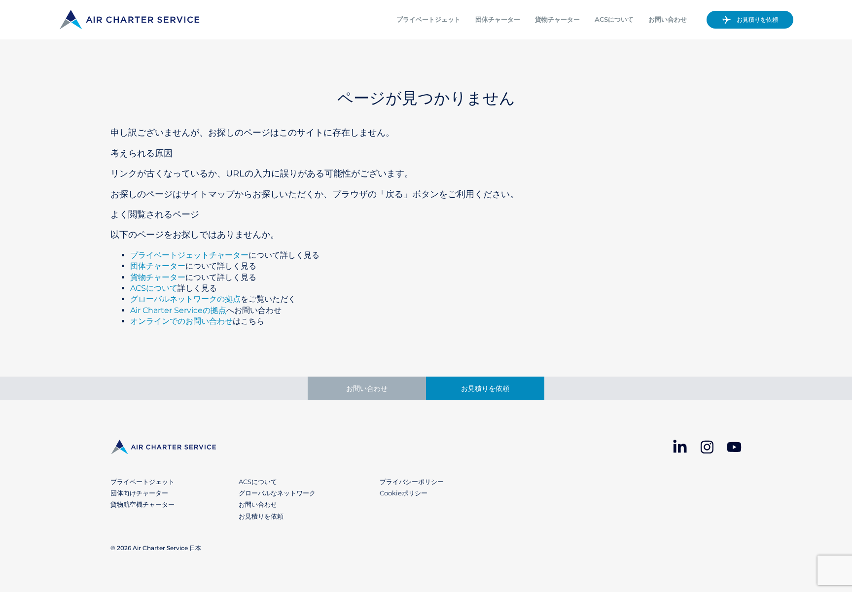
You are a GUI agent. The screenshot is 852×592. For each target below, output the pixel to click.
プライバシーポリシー (412, 482)
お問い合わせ (667, 19)
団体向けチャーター (139, 493)
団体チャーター (497, 19)
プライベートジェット (428, 19)
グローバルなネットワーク (277, 493)
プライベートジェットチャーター (189, 255)
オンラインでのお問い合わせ (181, 321)
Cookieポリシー (403, 493)
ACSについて (614, 19)
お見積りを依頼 (757, 19)
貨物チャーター (557, 19)
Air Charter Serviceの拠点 (178, 310)
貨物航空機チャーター (142, 504)
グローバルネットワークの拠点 (185, 299)
